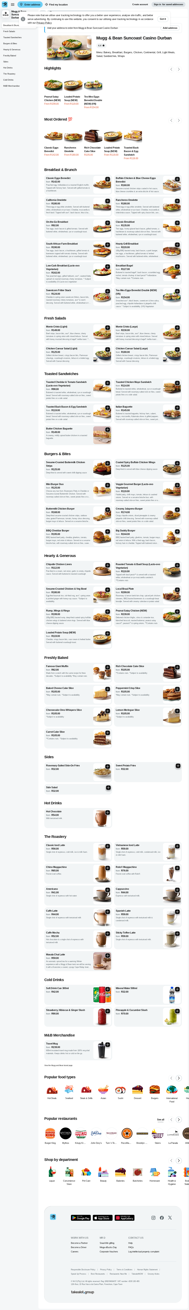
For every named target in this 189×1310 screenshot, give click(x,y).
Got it (163, 19)
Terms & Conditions (124, 1269)
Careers (74, 1251)
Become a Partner (79, 1243)
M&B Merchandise (11, 86)
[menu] (12, 4)
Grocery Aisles (153, 1274)
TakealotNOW (137, 1274)
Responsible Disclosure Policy (83, 1269)
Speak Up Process (78, 1274)
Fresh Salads (9, 31)
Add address (170, 28)
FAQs (131, 1247)
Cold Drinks (8, 80)
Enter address (32, 4)
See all (160, 1119)
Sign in (168, 4)
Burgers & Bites (10, 43)
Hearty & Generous (11, 49)
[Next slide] (179, 69)
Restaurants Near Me (118, 1274)
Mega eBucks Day (108, 1247)
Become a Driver (79, 1247)
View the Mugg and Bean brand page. (58, 1065)
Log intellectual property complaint (143, 1251)
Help (130, 1243)
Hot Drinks (7, 67)
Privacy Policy (44, 22)
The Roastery (9, 74)
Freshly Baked (9, 55)
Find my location (58, 4)
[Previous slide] (171, 69)
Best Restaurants (98, 1274)
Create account (140, 4)
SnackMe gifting (107, 1243)
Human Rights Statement (147, 1269)
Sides (5, 61)
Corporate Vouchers (109, 1251)
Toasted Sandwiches (12, 37)
